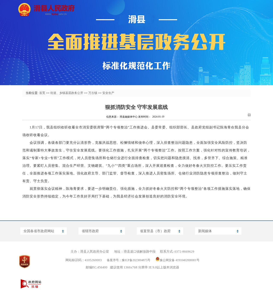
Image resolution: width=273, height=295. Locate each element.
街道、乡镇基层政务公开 (66, 93)
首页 (42, 93)
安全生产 (108, 93)
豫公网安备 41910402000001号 (179, 260)
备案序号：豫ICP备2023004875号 (128, 260)
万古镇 (92, 93)
